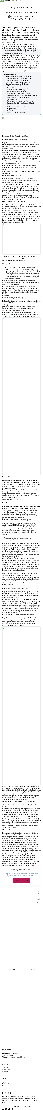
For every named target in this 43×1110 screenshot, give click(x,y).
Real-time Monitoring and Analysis (18, 82)
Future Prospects (11, 99)
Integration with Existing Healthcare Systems (22, 95)
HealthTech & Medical (24, 8)
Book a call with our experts (16, 112)
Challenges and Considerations (16, 91)
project (16, 538)
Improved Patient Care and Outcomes (19, 78)
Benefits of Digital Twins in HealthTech (19, 76)
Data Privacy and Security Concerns (19, 93)
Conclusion (9, 110)
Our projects (6, 1069)
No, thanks (27, 1106)
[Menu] (40, 2)
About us (5, 1067)
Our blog (5, 1071)
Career (4, 1082)
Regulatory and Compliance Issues (18, 97)
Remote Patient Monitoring (16, 90)
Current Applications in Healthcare (17, 84)
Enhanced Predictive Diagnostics (18, 80)
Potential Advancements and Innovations (20, 101)
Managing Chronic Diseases (16, 86)
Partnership (6, 1084)
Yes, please (16, 1106)
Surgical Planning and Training (17, 88)
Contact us (5, 1086)
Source (21, 258)
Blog (13, 8)
